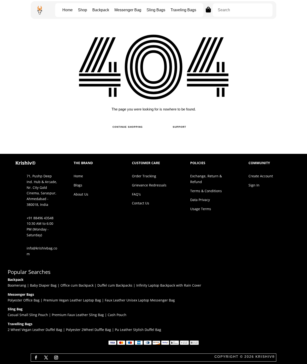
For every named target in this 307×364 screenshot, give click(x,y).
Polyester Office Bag (24, 300)
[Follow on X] (46, 357)
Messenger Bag (127, 10)
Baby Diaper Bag (43, 285)
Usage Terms (200, 209)
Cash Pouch (117, 314)
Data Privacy (200, 199)
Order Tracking (144, 176)
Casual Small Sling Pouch (28, 314)
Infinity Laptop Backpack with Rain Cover (168, 285)
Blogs (78, 185)
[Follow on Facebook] (36, 357)
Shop (82, 10)
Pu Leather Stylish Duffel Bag (138, 329)
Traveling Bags (183, 10)
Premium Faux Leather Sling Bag (78, 314)
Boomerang (17, 285)
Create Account (260, 176)
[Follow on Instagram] (56, 357)
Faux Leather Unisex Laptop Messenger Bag (140, 300)
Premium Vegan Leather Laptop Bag (72, 300)
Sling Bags (156, 10)
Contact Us (140, 203)
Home (67, 10)
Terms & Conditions (206, 191)
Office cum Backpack (77, 285)
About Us (81, 194)
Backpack (100, 10)
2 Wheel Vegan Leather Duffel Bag (35, 329)
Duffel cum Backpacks (114, 285)
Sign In (254, 185)
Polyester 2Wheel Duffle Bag (88, 329)
